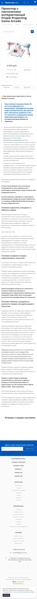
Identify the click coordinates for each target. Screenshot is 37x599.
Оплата (16, 87)
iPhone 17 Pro (18, 465)
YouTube (21, 567)
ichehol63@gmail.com (20, 553)
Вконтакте (7, 567)
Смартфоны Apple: (18, 458)
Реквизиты (18, 519)
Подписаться (29, 448)
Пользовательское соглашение (18, 526)
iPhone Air (18, 476)
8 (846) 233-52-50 (19, 549)
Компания (18, 482)
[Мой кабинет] (31, 3)
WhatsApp (25, 567)
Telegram (16, 567)
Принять (6, 595)
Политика (18, 521)
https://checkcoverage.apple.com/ (13, 140)
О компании (18, 485)
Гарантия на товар (18, 517)
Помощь (18, 532)
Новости (18, 488)
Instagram (12, 567)
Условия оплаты (18, 512)
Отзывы (18, 495)
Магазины (18, 509)
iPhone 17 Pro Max (18, 462)
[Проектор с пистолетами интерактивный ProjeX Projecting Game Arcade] (18, 48)
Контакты (18, 500)
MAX (29, 567)
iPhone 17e (18, 472)
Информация (19, 506)
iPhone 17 (18, 469)
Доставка (27, 87)
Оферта (18, 524)
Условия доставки (18, 514)
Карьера (18, 497)
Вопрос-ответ (18, 543)
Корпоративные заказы (18, 490)
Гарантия (6, 87)
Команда (18, 492)
